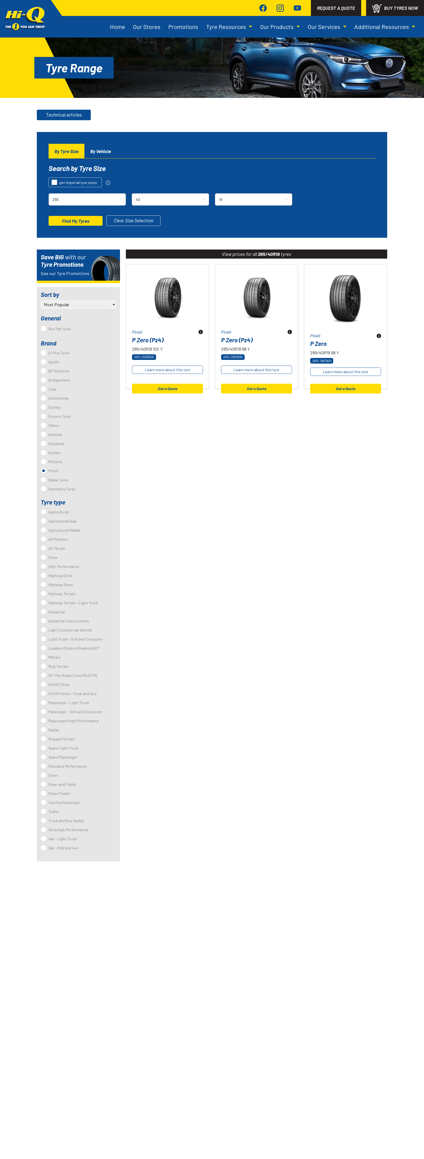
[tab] (66, 151)
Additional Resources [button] (382, 26)
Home (117, 26)
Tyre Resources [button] (226, 26)
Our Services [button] (325, 26)
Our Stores (146, 26)
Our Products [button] (277, 26)
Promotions (183, 26)
